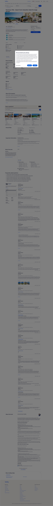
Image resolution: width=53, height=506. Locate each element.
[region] (26, 59)
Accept (35, 65)
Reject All (29, 65)
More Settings (18, 65)
